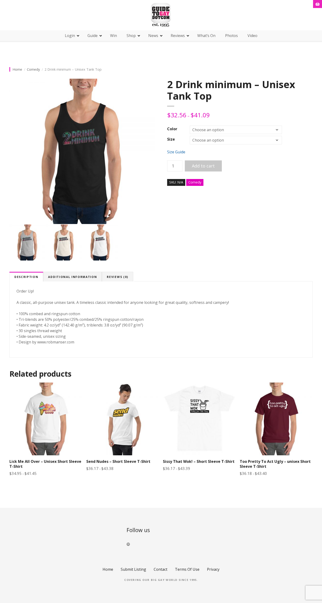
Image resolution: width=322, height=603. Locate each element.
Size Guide (176, 152)
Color (172, 128)
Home (17, 69)
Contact (160, 569)
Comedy (33, 69)
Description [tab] (26, 277)
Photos (231, 35)
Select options (45, 485)
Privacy (213, 569)
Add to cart (203, 166)
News (153, 35)
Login (70, 35)
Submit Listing (133, 569)
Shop (131, 35)
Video (252, 35)
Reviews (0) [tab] (117, 277)
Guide (92, 35)
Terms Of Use (187, 569)
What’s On (206, 35)
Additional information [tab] (72, 277)
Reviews (178, 35)
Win (113, 35)
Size (171, 139)
